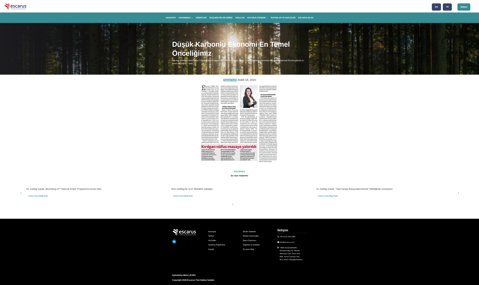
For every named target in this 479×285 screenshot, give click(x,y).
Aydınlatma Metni (180, 275)
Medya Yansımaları (251, 236)
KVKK (193, 275)
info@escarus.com (287, 242)
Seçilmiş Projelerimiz (221, 18)
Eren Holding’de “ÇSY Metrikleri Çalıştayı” (192, 189)
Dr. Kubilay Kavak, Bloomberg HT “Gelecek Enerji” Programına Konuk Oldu (63, 189)
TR (447, 7)
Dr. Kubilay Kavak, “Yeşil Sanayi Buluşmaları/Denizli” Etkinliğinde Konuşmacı (354, 189)
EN (436, 7)
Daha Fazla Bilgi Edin (38, 196)
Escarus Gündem (256, 18)
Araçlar (240, 18)
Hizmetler (201, 18)
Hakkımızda (185, 18)
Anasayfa (171, 18)
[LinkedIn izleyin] (174, 242)
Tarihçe (211, 236)
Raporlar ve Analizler (283, 18)
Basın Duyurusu (249, 240)
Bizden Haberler (249, 231)
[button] (458, 193)
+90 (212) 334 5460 (287, 237)
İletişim (464, 7)
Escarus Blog (305, 18)
